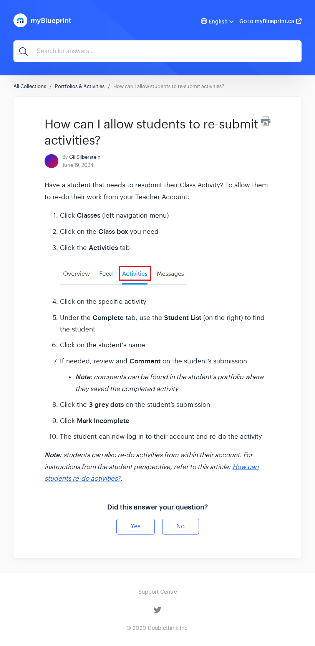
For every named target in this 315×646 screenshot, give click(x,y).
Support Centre (157, 591)
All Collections (29, 86)
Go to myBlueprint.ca (266, 21)
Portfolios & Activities (79, 86)
